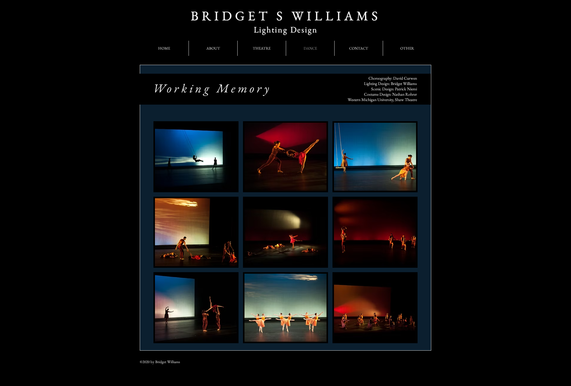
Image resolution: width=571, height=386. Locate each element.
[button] (196, 156)
